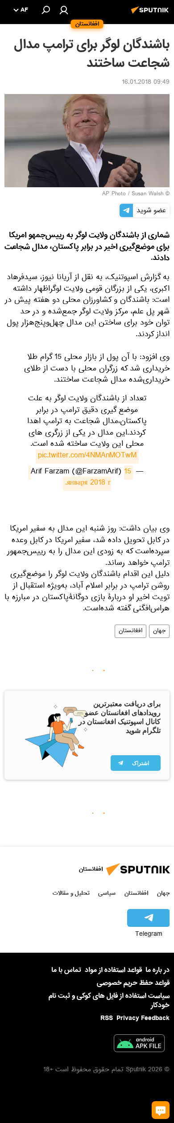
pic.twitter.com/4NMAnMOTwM (87, 456)
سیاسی (107, 893)
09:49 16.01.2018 (146, 83)
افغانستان (130, 631)
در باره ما (157, 970)
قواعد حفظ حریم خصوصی (133, 983)
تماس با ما (66, 970)
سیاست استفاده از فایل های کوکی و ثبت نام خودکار (109, 1001)
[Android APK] (139, 1045)
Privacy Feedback (143, 1018)
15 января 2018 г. (79, 478)
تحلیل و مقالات (71, 893)
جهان (159, 631)
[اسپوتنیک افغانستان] (151, 14)
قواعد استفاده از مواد (113, 970)
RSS (106, 1018)
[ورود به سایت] (64, 10)
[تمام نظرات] (161, 1110)
